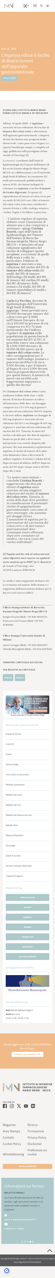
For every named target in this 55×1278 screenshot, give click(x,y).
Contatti (8, 1137)
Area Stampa (11, 1131)
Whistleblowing (13, 1154)
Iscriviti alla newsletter (27, 1054)
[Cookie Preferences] (6, 1270)
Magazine (9, 1125)
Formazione (36, 1131)
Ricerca (33, 1125)
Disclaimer (35, 1144)
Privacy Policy (37, 1137)
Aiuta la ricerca (27, 1166)
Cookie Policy (12, 1144)
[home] (8, 5)
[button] (47, 5)
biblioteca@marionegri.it (21, 1010)
